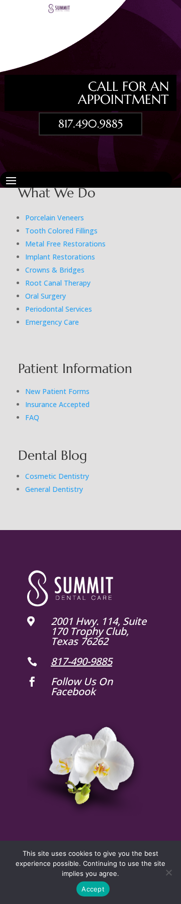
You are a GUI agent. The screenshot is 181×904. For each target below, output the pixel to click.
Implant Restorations (60, 257)
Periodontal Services (58, 309)
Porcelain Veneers (54, 217)
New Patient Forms (57, 391)
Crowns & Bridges (54, 270)
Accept (93, 889)
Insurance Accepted (57, 404)
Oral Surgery (45, 296)
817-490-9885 (81, 661)
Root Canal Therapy (57, 283)
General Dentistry (54, 489)
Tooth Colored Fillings (61, 230)
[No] (168, 872)
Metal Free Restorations (65, 243)
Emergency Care (52, 322)
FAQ (32, 417)
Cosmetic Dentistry (57, 476)
